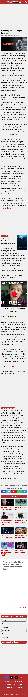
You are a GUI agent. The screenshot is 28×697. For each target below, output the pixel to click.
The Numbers (5, 208)
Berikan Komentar (15, 35)
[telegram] (24, 491)
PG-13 (3, 425)
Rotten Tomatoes (18, 332)
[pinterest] (14, 491)
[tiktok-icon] (16, 677)
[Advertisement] (14, 16)
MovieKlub (17, 693)
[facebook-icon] (6, 677)
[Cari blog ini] (26, 2)
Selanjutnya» (22, 607)
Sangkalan (19, 687)
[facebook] (3, 491)
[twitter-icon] (11, 677)
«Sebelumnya (5, 607)
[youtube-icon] (21, 677)
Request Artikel (18, 681)
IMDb (17, 119)
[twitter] (8, 491)
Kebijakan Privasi (10, 687)
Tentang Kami (9, 684)
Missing (22, 371)
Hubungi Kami (18, 684)
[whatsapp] (19, 491)
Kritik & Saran (8, 681)
